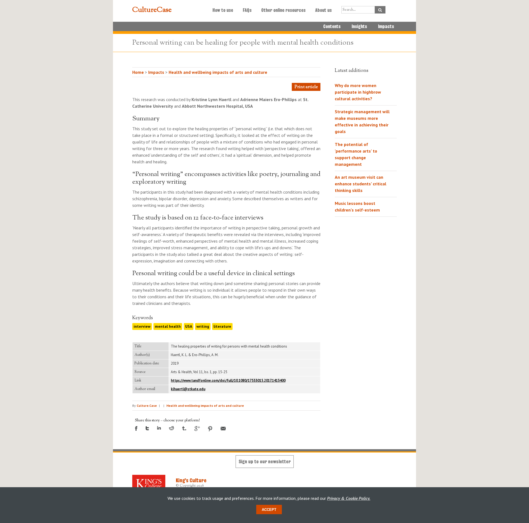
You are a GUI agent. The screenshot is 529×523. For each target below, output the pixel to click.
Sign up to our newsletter (265, 461)
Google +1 (197, 428)
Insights (359, 26)
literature (222, 326)
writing (202, 326)
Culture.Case (147, 405)
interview (142, 326)
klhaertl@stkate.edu (188, 389)
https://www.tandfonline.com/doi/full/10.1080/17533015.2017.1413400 (228, 380)
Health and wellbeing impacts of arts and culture (218, 72)
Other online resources (283, 10)
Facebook (136, 428)
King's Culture (191, 480)
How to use (222, 10)
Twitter (147, 428)
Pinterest (210, 429)
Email (223, 428)
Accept (269, 510)
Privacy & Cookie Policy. (348, 498)
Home (138, 72)
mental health (168, 326)
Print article (306, 87)
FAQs (247, 10)
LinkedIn (159, 428)
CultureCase (152, 10)
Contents (332, 26)
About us (323, 10)
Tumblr (184, 428)
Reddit (171, 428)
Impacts (386, 26)
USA (188, 326)
